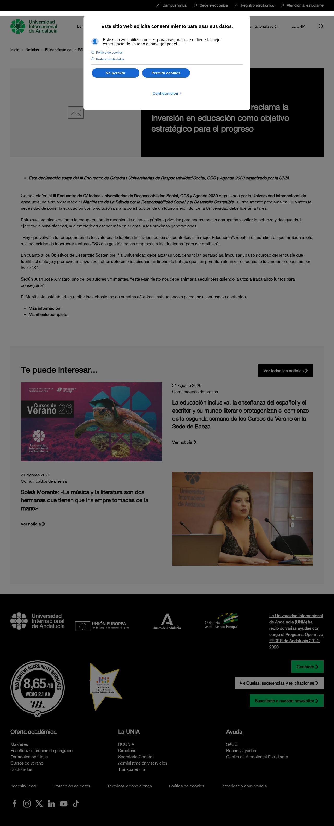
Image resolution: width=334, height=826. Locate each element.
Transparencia (131, 769)
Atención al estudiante (305, 5)
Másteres (19, 744)
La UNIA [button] (298, 26)
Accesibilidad (23, 786)
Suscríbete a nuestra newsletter (284, 700)
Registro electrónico (257, 5)
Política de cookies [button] (109, 52)
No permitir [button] (115, 73)
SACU (232, 744)
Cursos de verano (26, 763)
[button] (321, 26)
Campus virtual (175, 5)
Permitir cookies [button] (166, 73)
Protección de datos (71, 786)
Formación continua (29, 756)
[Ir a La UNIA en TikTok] (76, 803)
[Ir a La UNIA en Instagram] (27, 803)
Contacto (305, 666)
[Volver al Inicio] (34, 26)
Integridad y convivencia (244, 786)
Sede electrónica (214, 5)
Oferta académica (33, 731)
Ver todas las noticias (284, 370)
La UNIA (129, 731)
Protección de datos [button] (110, 59)
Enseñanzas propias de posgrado (41, 750)
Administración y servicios (142, 763)
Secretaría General (135, 756)
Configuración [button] (167, 93)
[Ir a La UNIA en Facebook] (14, 803)
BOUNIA (126, 744)
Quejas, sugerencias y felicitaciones (280, 683)
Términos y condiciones (129, 786)
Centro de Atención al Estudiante (257, 756)
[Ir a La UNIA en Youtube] (63, 803)
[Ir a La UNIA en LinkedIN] (51, 803)
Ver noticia (182, 442)
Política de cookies (186, 786)
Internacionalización (261, 26)
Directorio (127, 750)
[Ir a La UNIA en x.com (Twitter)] (39, 803)
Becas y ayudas (241, 750)
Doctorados (21, 769)
